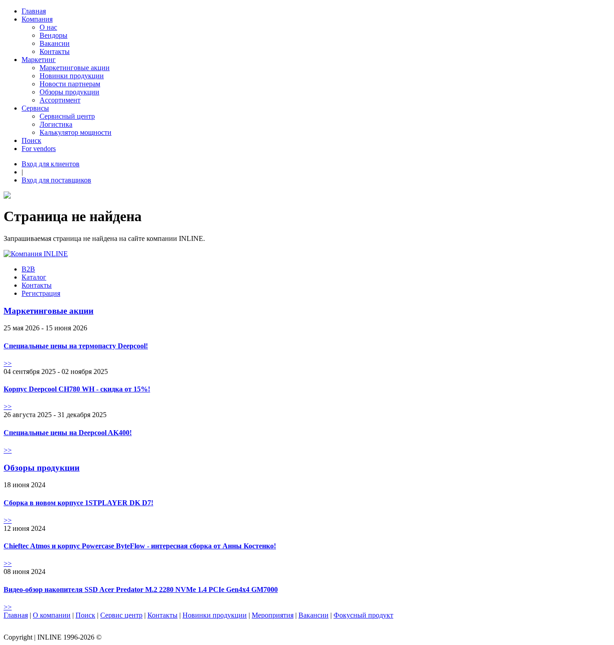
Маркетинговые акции (75, 67)
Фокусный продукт (363, 615)
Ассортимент (60, 100)
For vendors (39, 148)
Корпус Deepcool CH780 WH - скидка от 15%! (77, 389)
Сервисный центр (67, 116)
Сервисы (35, 108)
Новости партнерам (70, 84)
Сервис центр (121, 615)
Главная (34, 11)
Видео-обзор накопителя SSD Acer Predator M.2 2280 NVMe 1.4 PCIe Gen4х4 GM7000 (141, 589)
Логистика (56, 124)
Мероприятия (273, 615)
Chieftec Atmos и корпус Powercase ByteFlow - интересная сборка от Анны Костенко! (140, 546)
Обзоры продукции (69, 92)
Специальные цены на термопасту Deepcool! (76, 346)
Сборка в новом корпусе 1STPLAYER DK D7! (78, 503)
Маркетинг (39, 59)
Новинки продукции (72, 76)
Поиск (31, 140)
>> (8, 363)
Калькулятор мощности (75, 132)
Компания (37, 19)
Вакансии (55, 43)
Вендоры (53, 35)
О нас (48, 27)
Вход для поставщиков (56, 180)
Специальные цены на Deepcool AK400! (68, 432)
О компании (52, 615)
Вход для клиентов (51, 164)
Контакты (55, 51)
